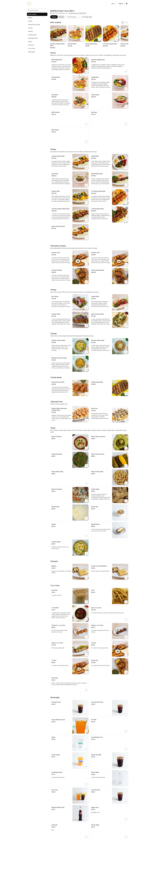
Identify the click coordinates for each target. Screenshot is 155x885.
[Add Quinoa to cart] (86, 536)
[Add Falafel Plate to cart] (126, 168)
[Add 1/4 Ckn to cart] (126, 654)
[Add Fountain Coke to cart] (86, 714)
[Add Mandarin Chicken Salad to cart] (86, 369)
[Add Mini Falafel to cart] (86, 141)
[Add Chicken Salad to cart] (86, 553)
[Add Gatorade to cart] (86, 836)
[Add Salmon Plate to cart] (86, 203)
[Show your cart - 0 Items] (126, 3)
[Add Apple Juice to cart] (126, 819)
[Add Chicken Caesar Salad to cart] (86, 352)
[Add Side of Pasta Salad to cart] (126, 483)
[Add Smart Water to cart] (126, 784)
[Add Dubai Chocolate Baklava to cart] (126, 577)
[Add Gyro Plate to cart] (86, 185)
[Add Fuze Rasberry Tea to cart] (126, 749)
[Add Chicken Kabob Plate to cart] (86, 168)
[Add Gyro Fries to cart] (126, 420)
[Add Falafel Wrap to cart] (126, 308)
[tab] (54, 17)
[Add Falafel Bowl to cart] (126, 89)
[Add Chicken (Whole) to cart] (86, 282)
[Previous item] (122, 22)
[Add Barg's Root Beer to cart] (126, 766)
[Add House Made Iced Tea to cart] (86, 731)
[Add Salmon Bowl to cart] (126, 106)
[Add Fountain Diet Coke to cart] (126, 714)
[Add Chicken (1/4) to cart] (86, 264)
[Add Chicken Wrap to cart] (86, 325)
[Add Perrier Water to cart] (126, 836)
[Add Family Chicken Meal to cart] (126, 282)
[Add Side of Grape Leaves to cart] (126, 465)
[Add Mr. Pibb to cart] (126, 731)
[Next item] (126, 22)
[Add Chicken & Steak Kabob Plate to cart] (64, 39)
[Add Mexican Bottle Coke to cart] (86, 819)
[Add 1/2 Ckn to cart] (86, 672)
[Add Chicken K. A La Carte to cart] (86, 637)
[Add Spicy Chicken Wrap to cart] (126, 325)
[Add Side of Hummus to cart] (86, 448)
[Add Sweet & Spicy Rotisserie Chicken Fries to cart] (86, 420)
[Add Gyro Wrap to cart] (86, 308)
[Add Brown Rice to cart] (126, 518)
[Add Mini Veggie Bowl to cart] (86, 71)
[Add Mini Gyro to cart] (126, 124)
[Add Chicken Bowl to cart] (81, 39)
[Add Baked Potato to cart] (126, 536)
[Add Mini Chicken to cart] (86, 124)
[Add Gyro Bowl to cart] (86, 106)
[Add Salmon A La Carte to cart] (86, 654)
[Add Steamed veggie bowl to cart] (126, 71)
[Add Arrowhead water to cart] (86, 784)
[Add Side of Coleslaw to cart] (86, 501)
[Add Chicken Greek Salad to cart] (126, 352)
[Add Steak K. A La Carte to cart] (126, 637)
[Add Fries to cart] (126, 602)
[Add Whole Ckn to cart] (126, 672)
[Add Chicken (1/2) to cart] (126, 264)
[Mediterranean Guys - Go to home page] (29, 3)
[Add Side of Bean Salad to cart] (86, 483)
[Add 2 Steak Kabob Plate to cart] (126, 220)
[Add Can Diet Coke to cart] (126, 801)
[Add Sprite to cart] (86, 749)
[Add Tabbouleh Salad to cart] (86, 465)
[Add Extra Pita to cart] (86, 602)
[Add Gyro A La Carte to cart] (126, 619)
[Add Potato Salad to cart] (126, 501)
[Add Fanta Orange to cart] (86, 766)
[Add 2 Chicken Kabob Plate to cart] (117, 39)
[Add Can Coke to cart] (86, 801)
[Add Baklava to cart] (86, 577)
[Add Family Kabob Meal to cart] (99, 39)
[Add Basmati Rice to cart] (86, 518)
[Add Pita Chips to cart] (86, 689)
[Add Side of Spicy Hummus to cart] (126, 448)
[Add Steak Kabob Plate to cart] (126, 185)
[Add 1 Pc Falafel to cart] (86, 619)
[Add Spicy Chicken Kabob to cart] (86, 238)
